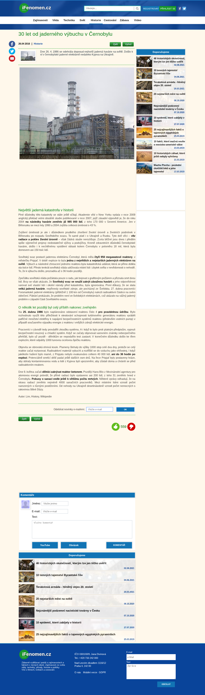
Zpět (115, 44)
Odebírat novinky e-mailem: (69, 409)
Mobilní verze (90, 672)
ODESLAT (166, 684)
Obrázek (73, 545)
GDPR (102, 672)
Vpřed (128, 44)
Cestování (110, 20)
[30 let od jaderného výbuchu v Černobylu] (28, 56)
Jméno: (36, 503)
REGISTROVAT (151, 8)
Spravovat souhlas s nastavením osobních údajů (90, 677)
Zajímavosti (40, 20)
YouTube (45, 545)
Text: (35, 516)
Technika (69, 20)
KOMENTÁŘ (119, 545)
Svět (82, 20)
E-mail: (36, 511)
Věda (55, 20)
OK (125, 409)
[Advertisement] (161, 260)
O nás (77, 672)
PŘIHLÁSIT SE (167, 8)
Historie (96, 20)
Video (137, 20)
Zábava (124, 20)
